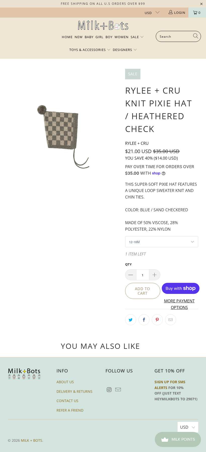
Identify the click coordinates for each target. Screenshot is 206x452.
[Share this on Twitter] (130, 319)
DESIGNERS (123, 49)
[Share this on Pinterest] (157, 319)
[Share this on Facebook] (143, 319)
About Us (65, 381)
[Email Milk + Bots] (118, 390)
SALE (135, 37)
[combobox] (178, 36)
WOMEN (122, 37)
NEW (79, 37)
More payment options (179, 304)
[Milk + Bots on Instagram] (109, 390)
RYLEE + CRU (137, 143)
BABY (89, 37)
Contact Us (67, 400)
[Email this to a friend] (170, 319)
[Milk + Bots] (103, 25)
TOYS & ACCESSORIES (88, 49)
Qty (128, 264)
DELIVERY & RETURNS (74, 391)
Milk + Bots (31, 440)
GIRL (99, 37)
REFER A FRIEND (70, 410)
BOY (109, 37)
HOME (67, 37)
